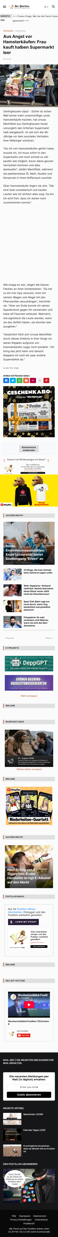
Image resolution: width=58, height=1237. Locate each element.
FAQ (14, 1216)
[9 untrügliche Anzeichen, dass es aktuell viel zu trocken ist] (12, 1150)
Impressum (24, 1216)
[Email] (26, 380)
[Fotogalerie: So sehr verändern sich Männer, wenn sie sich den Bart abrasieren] (12, 622)
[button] (4, 7)
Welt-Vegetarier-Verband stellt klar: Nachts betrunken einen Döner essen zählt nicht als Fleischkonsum (38, 589)
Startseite (8, 31)
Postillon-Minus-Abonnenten (22, 910)
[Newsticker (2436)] (12, 1119)
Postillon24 (29, 1223)
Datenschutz (39, 1216)
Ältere (49, 638)
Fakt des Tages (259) (34, 1130)
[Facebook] (6, 380)
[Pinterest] (46, 380)
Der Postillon (29, 1228)
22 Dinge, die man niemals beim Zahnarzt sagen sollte (38, 571)
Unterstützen (41, 1219)
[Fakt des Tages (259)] (12, 1135)
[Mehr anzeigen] (40, 380)
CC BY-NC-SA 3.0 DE (19, 1231)
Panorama (20, 31)
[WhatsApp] (19, 380)
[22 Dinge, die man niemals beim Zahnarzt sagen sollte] (12, 575)
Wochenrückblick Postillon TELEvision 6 (28, 1022)
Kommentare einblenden (29, 449)
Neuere (10, 638)
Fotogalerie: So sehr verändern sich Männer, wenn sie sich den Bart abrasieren (36, 621)
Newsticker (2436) (33, 1114)
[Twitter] (13, 380)
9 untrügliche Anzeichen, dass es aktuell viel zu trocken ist (39, 1148)
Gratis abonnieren (29, 1094)
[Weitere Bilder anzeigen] (29, 769)
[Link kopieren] (33, 380)
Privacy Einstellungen (21, 1219)
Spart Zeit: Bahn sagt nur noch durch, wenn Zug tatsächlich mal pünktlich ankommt (37, 605)
